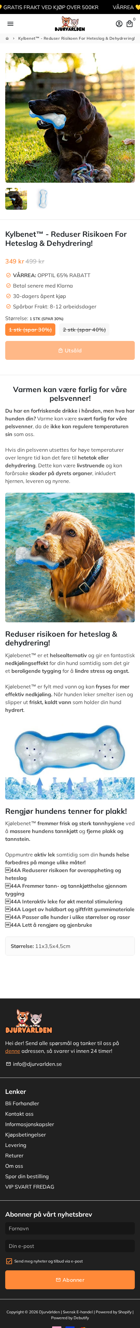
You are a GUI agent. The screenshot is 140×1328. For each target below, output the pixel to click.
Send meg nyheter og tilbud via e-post (48, 1261)
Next (128, 118)
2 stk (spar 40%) (84, 329)
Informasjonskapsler (29, 1124)
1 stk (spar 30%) (30, 329)
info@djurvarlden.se (34, 1064)
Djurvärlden (49, 1311)
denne (12, 1051)
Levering (15, 1145)
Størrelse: (34, 318)
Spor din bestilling (27, 1176)
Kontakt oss (19, 1113)
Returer (14, 1155)
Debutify (81, 1317)
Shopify (125, 1311)
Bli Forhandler (22, 1103)
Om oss (14, 1166)
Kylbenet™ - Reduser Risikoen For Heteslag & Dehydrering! (76, 38)
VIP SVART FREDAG (29, 1186)
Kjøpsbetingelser (25, 1134)
